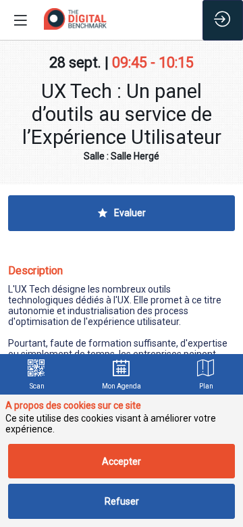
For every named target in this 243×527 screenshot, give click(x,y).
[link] (37, 374)
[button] (20, 20)
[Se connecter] (222, 20)
